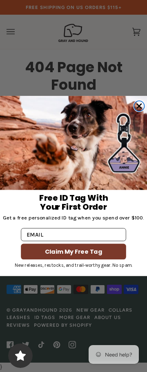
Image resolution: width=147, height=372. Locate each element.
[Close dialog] (139, 106)
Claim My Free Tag (73, 251)
